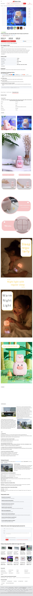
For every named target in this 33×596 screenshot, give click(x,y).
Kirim (7, 539)
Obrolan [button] (25, 41)
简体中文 (7, 589)
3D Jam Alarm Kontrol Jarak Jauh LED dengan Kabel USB (3, 563)
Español (18, 589)
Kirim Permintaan (8, 41)
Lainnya (2, 584)
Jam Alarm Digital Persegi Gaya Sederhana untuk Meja (16, 552)
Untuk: (4, 530)
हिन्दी (13, 590)
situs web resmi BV (18, 461)
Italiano (27, 589)
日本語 (12, 589)
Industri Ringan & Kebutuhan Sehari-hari (9, 5)
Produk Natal (26, 571)
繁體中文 (10, 589)
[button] (1, 1)
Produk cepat (29, 587)
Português (24, 589)
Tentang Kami (2, 587)
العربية (8, 590)
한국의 (5, 590)
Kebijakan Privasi (16, 587)
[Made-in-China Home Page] (16, 1)
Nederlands (11, 590)
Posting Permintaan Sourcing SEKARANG (22, 539)
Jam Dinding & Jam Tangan (18, 5)
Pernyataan (6, 587)
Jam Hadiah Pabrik (20, 581)
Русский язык (30, 589)
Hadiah (17, 571)
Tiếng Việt (22, 590)
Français (15, 589)
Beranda (2, 5)
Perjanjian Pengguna (11, 587)
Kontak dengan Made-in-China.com (23, 587)
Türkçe (19, 590)
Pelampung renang (3, 571)
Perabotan (10, 571)
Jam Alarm (23, 5)
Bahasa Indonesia (26, 590)
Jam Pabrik (15, 581)
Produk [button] (8, 3)
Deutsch (21, 589)
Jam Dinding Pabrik (9, 581)
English (4, 589)
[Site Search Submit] (24, 3)
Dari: (4, 528)
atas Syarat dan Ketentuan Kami (28, 593)
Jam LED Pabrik (3, 581)
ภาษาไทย (16, 590)
